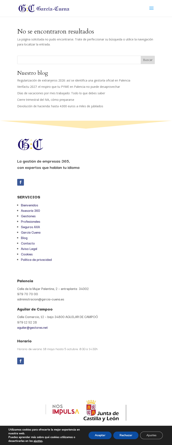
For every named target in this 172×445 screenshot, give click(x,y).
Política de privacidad (36, 259)
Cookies (27, 253)
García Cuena (30, 232)
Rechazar (126, 435)
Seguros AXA (30, 226)
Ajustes (151, 435)
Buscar (147, 60)
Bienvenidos (29, 204)
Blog (24, 237)
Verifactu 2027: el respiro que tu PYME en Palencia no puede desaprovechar (68, 87)
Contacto (28, 243)
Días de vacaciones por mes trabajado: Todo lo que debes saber (61, 93)
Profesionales (30, 221)
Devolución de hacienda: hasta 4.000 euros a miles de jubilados (60, 106)
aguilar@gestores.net (32, 327)
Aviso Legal (29, 248)
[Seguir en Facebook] (20, 182)
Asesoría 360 (30, 210)
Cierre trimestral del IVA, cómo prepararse (45, 100)
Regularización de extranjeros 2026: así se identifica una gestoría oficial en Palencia (73, 80)
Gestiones (28, 215)
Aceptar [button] (100, 435)
